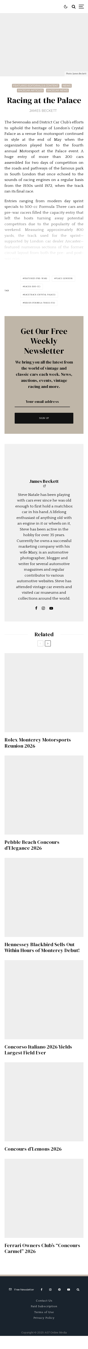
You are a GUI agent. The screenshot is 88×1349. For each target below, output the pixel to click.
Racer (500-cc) (32, 287)
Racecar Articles (30, 90)
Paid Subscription (44, 1306)
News (67, 85)
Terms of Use (44, 1312)
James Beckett (43, 111)
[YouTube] (68, 1289)
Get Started (44, 949)
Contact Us (44, 1300)
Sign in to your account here (54, 968)
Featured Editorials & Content (35, 85)
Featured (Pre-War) (35, 278)
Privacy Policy (44, 1317)
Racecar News (57, 90)
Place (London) (64, 278)
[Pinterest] (59, 1289)
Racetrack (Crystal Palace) (40, 295)
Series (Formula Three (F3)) (39, 303)
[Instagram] (50, 1289)
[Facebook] (41, 1289)
